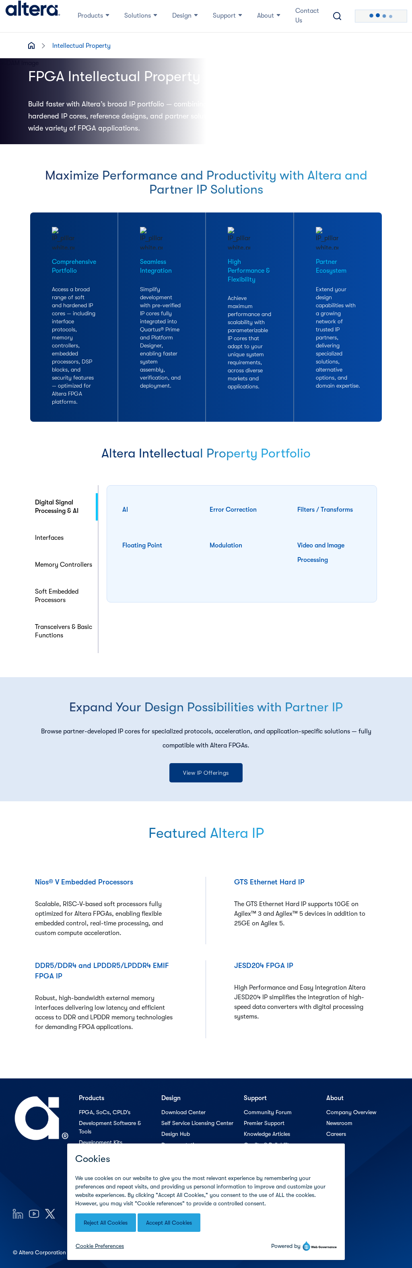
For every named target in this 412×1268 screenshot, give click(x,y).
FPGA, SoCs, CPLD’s (104, 1112)
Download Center (183, 1112)
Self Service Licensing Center (197, 1123)
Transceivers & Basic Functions (63, 631)
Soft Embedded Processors (56, 596)
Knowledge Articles (267, 1134)
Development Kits (100, 1142)
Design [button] (182, 15)
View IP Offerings (206, 773)
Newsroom (339, 1123)
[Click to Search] (337, 16)
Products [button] (90, 15)
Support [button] (224, 15)
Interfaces (49, 537)
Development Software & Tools (110, 1127)
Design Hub (175, 1134)
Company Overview (351, 1112)
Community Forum (268, 1112)
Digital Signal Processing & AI (56, 507)
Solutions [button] (137, 15)
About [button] (265, 15)
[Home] (33, 16)
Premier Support (264, 1123)
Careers (336, 1134)
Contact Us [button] (307, 15)
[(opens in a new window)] (18, 1214)
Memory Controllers (63, 564)
